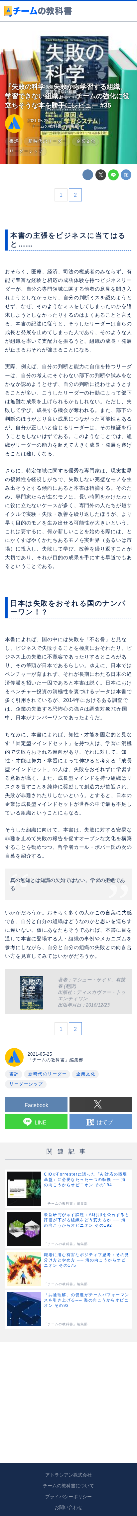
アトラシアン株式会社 (68, 1475)
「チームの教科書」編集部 (53, 126)
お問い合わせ (68, 1507)
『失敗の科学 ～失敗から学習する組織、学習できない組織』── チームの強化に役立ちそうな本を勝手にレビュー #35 (67, 96)
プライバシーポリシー (68, 1496)
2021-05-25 (38, 120)
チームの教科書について (68, 1485)
